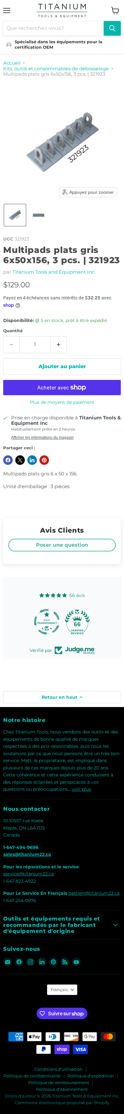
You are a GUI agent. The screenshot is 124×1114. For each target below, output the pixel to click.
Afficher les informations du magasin (42, 437)
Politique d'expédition (90, 1075)
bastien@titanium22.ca (94, 893)
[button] (15, 215)
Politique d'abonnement (62, 1089)
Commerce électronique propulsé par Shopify (62, 1102)
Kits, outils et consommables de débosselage (56, 68)
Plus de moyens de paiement (62, 402)
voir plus (81, 789)
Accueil (11, 63)
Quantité (13, 330)
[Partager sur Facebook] (8, 460)
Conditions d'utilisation (58, 1069)
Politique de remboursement (58, 1082)
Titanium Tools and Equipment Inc (53, 272)
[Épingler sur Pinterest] (44, 460)
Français (59, 989)
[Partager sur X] (20, 460)
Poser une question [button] (62, 545)
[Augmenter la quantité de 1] (59, 344)
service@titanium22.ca (28, 874)
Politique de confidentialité (31, 1075)
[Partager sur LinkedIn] (32, 460)
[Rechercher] (112, 28)
